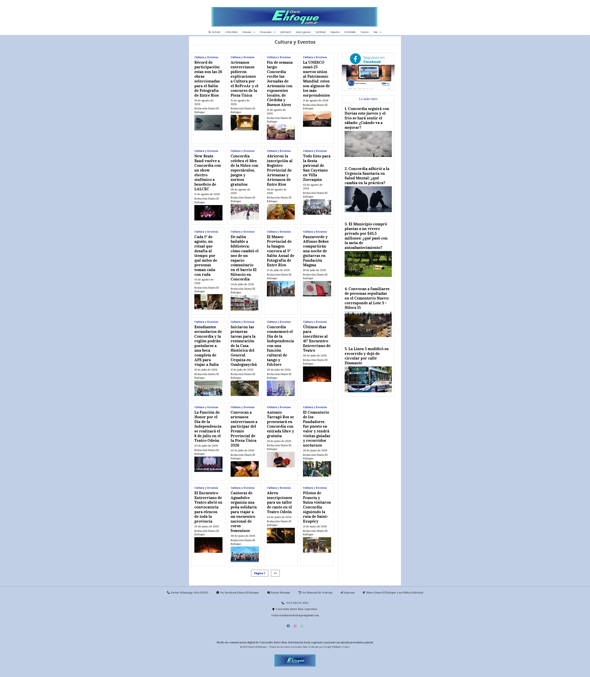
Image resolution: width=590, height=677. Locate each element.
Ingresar (349, 592)
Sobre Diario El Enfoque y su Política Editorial (394, 592)
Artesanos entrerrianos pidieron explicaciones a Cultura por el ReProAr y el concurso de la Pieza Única (244, 79)
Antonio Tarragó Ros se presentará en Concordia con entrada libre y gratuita (280, 424)
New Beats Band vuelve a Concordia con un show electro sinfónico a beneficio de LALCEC (207, 172)
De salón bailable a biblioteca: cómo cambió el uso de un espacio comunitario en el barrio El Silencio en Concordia (245, 258)
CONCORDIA (231, 32)
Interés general (303, 32)
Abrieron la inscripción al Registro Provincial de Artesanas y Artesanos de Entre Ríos (280, 170)
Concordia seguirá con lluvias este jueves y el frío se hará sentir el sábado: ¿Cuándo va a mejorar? (367, 118)
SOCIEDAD (320, 32)
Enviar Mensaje (280, 592)
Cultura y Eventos (206, 57)
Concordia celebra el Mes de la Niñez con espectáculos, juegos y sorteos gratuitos (244, 170)
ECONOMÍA (350, 32)
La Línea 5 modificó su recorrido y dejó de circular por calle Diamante (367, 355)
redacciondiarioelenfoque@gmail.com (295, 615)
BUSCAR (216, 32)
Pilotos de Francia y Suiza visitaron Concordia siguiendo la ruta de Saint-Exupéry (317, 507)
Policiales (246, 32)
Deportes (335, 32)
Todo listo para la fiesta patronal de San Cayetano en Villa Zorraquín (316, 168)
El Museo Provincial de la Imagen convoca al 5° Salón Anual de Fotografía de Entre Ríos (280, 251)
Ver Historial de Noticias (316, 592)
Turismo (364, 32)
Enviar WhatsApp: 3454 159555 (189, 592)
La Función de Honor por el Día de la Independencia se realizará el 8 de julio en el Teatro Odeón (207, 426)
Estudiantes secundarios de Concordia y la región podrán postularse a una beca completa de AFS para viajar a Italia (208, 345)
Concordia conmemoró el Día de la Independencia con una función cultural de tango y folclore (280, 345)
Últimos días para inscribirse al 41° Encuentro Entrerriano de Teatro (316, 338)
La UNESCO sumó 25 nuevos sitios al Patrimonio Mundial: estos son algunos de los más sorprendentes (316, 79)
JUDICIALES (285, 32)
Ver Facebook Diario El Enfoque (239, 592)
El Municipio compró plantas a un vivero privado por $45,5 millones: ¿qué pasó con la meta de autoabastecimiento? (366, 236)
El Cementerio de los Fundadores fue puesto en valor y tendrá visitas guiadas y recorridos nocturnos (316, 429)
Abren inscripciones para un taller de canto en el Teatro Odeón (279, 502)
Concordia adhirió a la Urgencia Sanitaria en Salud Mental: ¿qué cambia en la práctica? (367, 175)
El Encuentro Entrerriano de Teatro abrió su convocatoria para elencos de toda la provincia (208, 507)
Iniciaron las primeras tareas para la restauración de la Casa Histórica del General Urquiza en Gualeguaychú (244, 345)
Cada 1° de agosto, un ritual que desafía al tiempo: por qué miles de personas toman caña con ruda (205, 255)
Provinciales (266, 32)
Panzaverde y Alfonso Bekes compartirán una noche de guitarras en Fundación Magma (316, 251)
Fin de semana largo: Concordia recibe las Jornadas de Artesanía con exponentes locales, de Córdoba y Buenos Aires (280, 83)
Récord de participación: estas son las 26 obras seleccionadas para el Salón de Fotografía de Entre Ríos (208, 79)
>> (275, 573)
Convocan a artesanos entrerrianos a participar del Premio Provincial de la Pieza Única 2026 (244, 429)
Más (376, 32)
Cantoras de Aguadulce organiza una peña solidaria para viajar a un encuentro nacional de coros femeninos (244, 511)
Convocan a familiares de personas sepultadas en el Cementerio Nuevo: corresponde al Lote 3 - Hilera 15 (367, 298)
